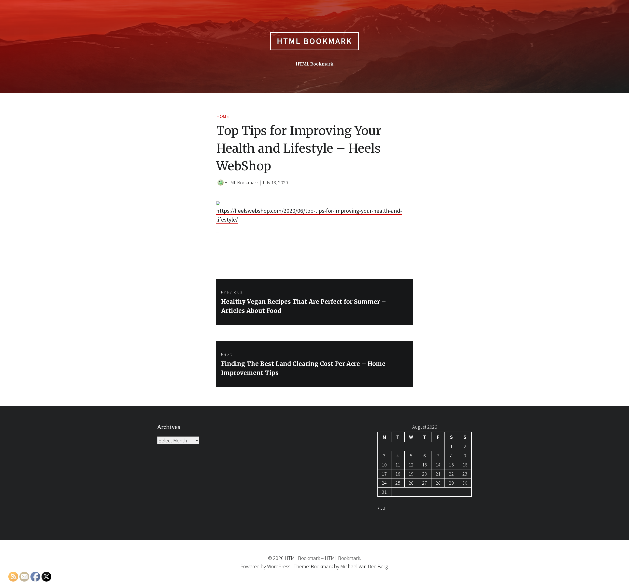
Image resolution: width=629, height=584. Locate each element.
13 (424, 465)
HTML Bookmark (314, 41)
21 (438, 474)
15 (451, 465)
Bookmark (322, 566)
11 (397, 465)
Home (222, 116)
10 (384, 465)
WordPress (278, 566)
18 (397, 474)
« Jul (381, 508)
